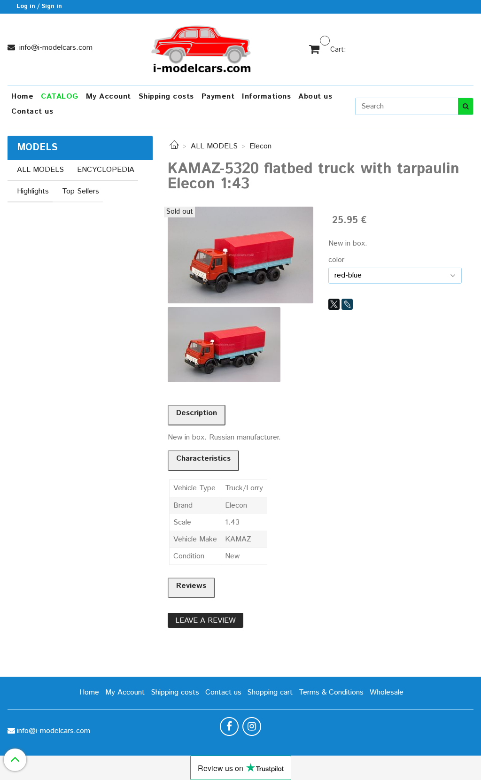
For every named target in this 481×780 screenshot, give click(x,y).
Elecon (260, 146)
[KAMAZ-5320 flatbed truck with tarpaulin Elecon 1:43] (240, 254)
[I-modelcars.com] (202, 47)
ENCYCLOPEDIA (105, 169)
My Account (108, 96)
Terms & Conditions (331, 692)
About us (315, 96)
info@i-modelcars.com (55, 47)
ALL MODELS (214, 146)
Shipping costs (166, 96)
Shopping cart (270, 692)
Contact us (32, 111)
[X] (334, 304)
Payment (218, 96)
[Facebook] (229, 726)
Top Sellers (80, 191)
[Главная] (174, 146)
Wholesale (386, 692)
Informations (266, 96)
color (336, 260)
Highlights (33, 191)
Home (22, 96)
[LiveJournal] (347, 304)
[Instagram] (251, 726)
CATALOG (59, 96)
